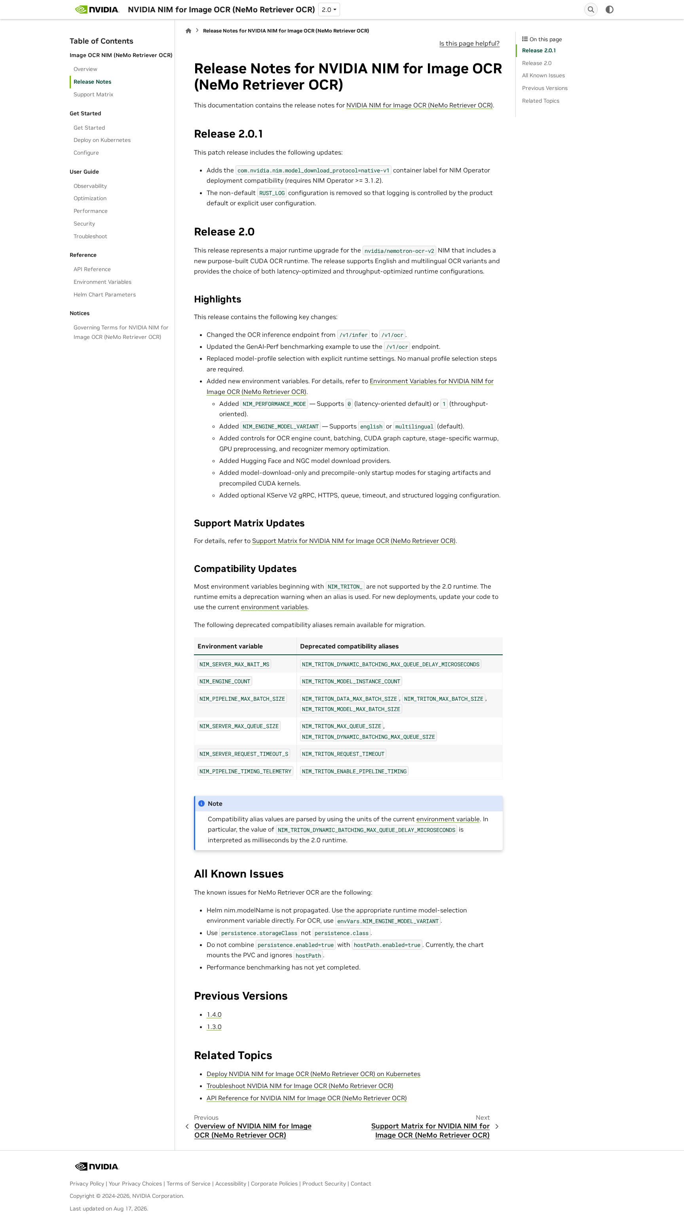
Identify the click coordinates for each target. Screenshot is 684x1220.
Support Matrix (93, 94)
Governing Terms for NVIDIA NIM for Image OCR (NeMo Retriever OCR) (121, 332)
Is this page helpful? (469, 43)
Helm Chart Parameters (105, 294)
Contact (361, 1183)
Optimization (90, 198)
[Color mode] (609, 9)
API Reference (92, 269)
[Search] (591, 9)
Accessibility (230, 1183)
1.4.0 (214, 1014)
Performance (91, 210)
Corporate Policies (274, 1183)
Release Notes (92, 81)
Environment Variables (102, 281)
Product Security (324, 1183)
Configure (86, 152)
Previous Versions (545, 88)
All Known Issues (543, 75)
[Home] (188, 31)
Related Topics (540, 100)
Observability (90, 185)
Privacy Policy (87, 1183)
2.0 (326, 9)
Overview (85, 69)
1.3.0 (214, 1027)
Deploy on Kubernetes (102, 139)
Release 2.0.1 (539, 50)
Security (84, 223)
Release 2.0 (536, 63)
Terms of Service (189, 1183)
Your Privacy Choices (135, 1183)
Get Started (89, 127)
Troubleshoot (90, 236)
